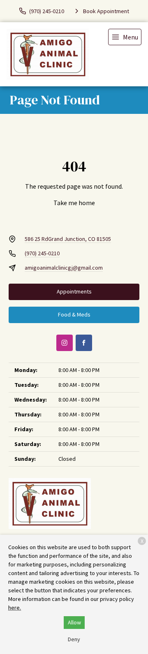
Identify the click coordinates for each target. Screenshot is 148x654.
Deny (74, 639)
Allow (74, 622)
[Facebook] (84, 343)
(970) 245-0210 (42, 253)
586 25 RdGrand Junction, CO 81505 (68, 239)
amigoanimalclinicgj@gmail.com (64, 267)
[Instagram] (64, 343)
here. (14, 607)
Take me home (74, 203)
